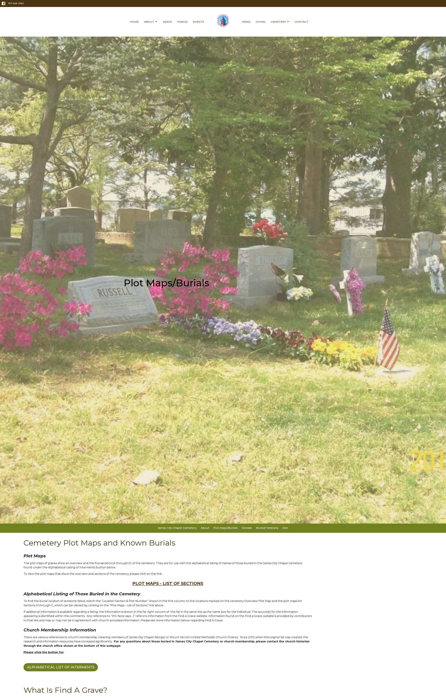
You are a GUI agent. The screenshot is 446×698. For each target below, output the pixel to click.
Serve (167, 21)
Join (285, 527)
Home (134, 21)
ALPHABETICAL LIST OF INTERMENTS (60, 667)
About (149, 21)
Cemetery (278, 21)
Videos (182, 21)
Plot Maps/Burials (225, 527)
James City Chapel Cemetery (177, 527)
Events (198, 21)
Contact (301, 21)
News (246, 21)
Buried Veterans (267, 527)
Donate (247, 527)
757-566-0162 (16, 3)
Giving (261, 21)
